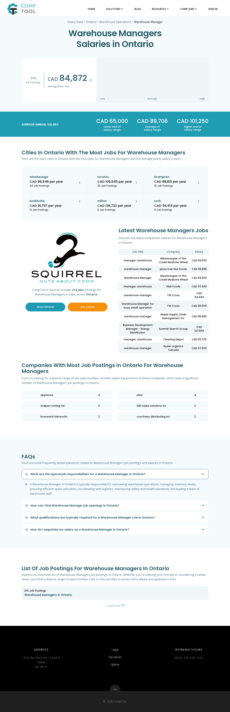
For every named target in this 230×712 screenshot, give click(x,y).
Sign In (213, 9)
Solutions (113, 9)
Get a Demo (87, 307)
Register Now (45, 307)
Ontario (91, 22)
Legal (115, 650)
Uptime (115, 664)
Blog (137, 9)
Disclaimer (115, 657)
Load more (113, 606)
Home (91, 9)
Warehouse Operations (115, 22)
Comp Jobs (187, 9)
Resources (159, 9)
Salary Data (75, 22)
